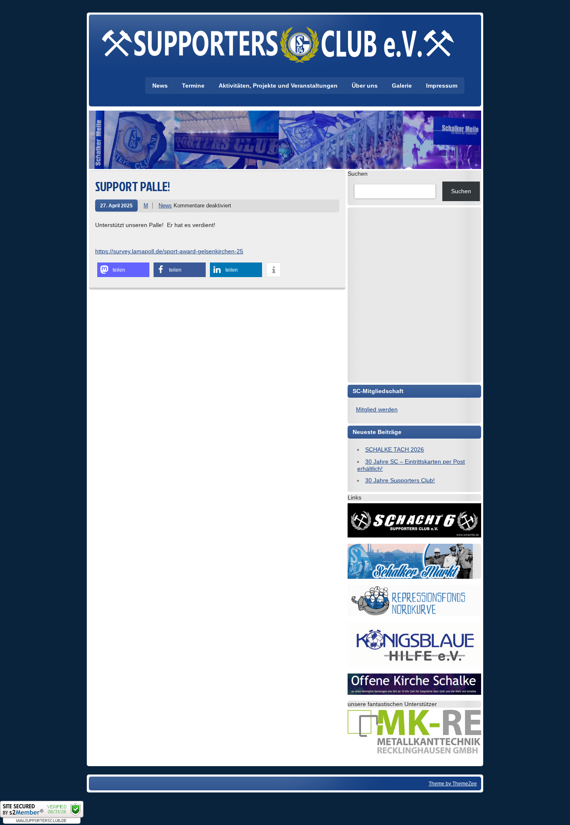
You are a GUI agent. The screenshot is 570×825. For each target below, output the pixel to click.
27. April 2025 (116, 205)
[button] (123, 269)
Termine (193, 85)
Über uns (365, 85)
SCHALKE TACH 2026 (394, 449)
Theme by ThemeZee (453, 783)
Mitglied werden (377, 409)
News (160, 85)
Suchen (358, 173)
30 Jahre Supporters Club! (400, 480)
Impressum (441, 85)
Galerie (402, 85)
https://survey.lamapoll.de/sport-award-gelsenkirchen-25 (169, 251)
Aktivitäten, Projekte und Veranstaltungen (278, 85)
